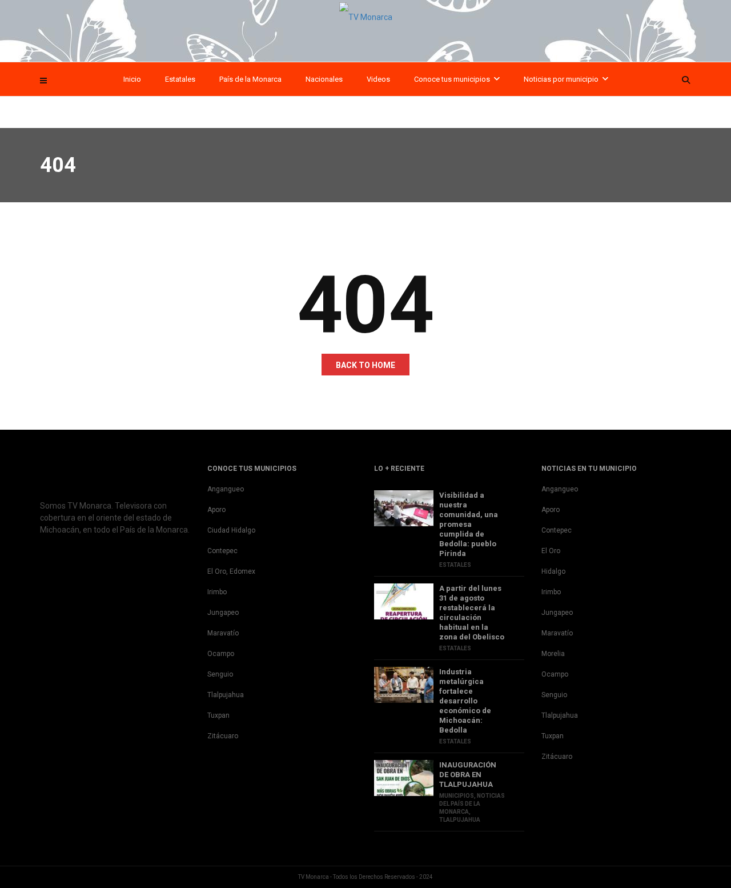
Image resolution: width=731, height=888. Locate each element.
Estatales (180, 79)
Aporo (216, 510)
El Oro (550, 551)
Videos (378, 79)
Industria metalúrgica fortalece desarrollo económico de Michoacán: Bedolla (465, 700)
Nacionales (324, 79)
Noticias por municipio (561, 79)
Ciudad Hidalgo (231, 530)
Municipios (456, 796)
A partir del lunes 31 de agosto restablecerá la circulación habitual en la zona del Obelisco (471, 612)
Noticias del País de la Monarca (472, 804)
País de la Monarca (250, 79)
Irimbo (217, 592)
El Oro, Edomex (231, 571)
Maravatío (223, 633)
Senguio (220, 674)
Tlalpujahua (225, 695)
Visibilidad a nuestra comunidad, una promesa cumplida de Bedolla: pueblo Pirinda (468, 524)
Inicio (132, 79)
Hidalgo (553, 571)
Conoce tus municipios (452, 79)
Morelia (553, 654)
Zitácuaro (222, 736)
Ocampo (220, 654)
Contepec (222, 551)
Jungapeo (223, 613)
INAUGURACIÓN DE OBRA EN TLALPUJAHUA (467, 775)
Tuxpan (218, 715)
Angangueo (225, 489)
